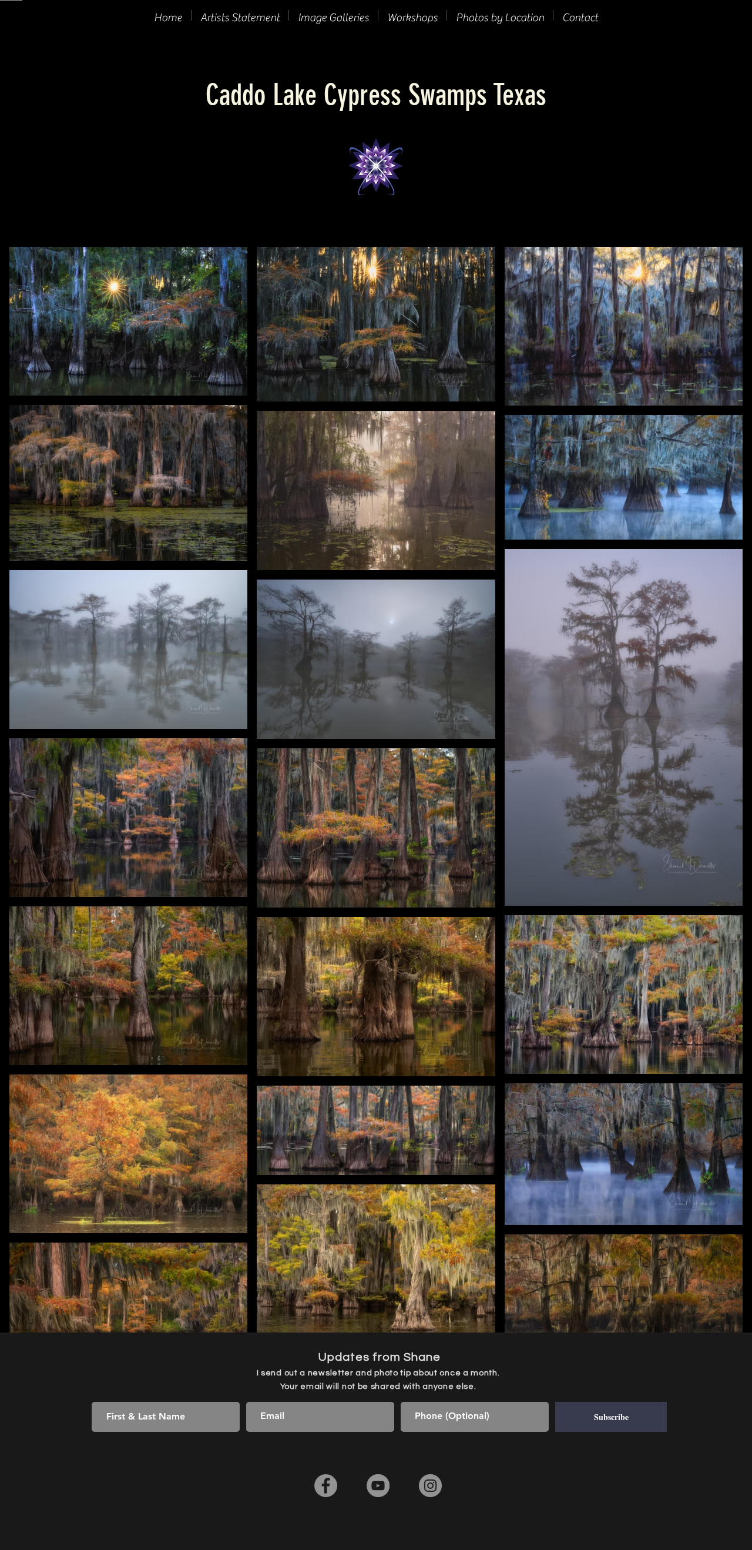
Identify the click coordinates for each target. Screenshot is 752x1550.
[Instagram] (430, 1485)
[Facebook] (325, 1485)
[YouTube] (378, 1485)
